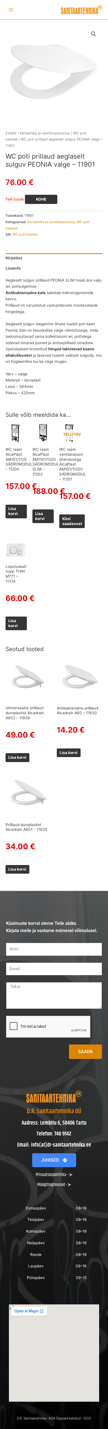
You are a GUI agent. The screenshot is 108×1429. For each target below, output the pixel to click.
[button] (94, 34)
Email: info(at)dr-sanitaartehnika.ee (54, 1145)
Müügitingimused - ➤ (54, 1185)
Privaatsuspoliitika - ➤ (54, 1175)
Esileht (11, 133)
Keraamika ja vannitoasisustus (45, 133)
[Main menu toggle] (11, 9)
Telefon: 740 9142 (54, 1134)
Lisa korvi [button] (13, 511)
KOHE (41, 199)
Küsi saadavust (72, 521)
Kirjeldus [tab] (14, 258)
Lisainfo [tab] (13, 268)
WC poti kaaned (25, 234)
